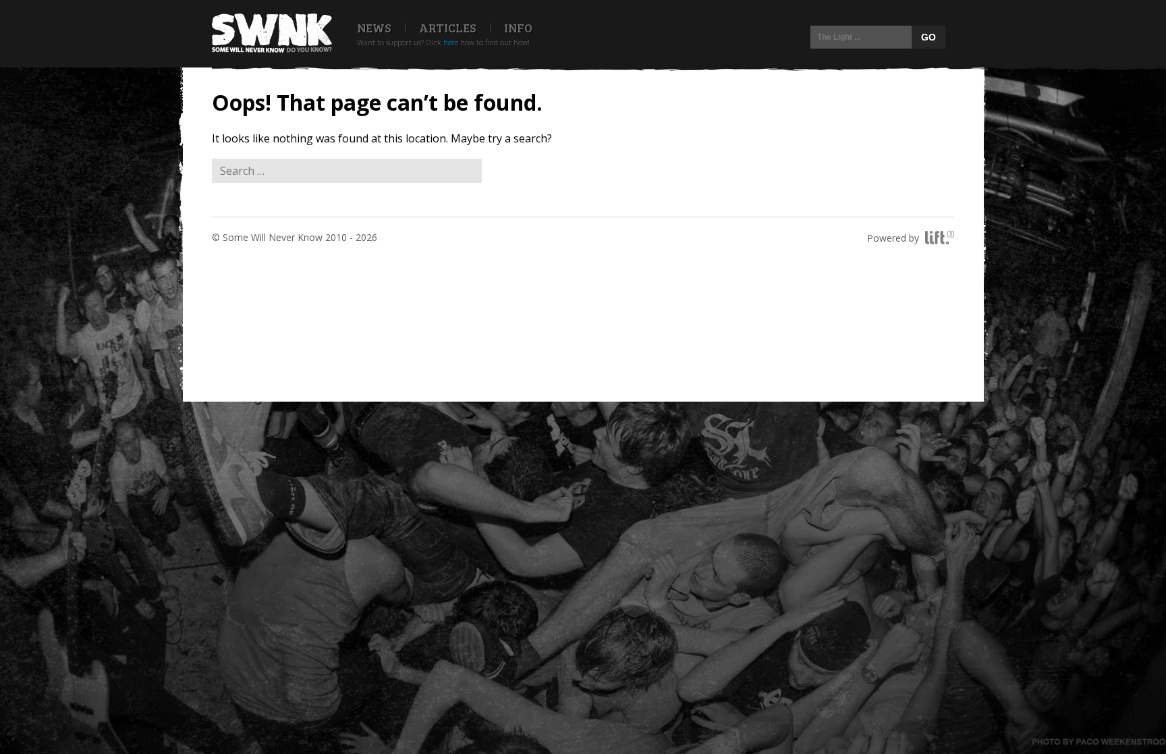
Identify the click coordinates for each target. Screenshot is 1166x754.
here (450, 42)
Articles (447, 28)
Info (518, 28)
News (374, 28)
